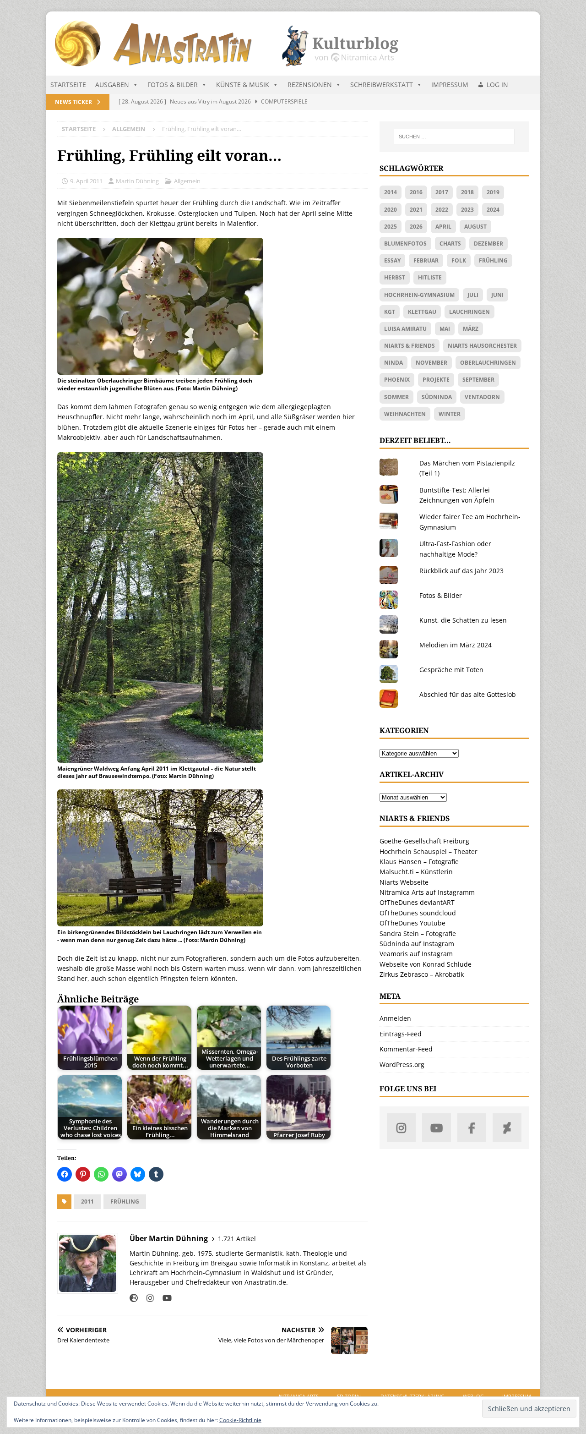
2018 (467, 192)
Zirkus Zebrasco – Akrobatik (422, 974)
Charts (450, 243)
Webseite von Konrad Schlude (426, 964)
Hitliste (430, 277)
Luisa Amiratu (405, 329)
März (470, 329)
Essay (392, 260)
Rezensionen (310, 84)
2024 (493, 209)
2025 (390, 226)
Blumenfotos (405, 243)
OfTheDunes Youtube (412, 923)
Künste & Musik (242, 84)
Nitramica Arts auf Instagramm (427, 892)
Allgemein (187, 181)
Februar (426, 260)
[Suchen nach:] (454, 136)
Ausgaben (112, 84)
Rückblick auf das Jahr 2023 (461, 570)
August (475, 226)
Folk (458, 260)
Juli (472, 295)
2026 (416, 226)
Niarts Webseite (404, 882)
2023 (467, 209)
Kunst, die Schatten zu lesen (463, 620)
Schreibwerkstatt (381, 84)
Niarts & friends (409, 346)
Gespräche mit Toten (451, 669)
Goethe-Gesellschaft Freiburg (424, 841)
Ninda (393, 363)
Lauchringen (469, 312)
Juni (497, 295)
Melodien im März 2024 (455, 644)
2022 (441, 209)
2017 (441, 192)
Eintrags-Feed (401, 1033)
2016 (416, 192)
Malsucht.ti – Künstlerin (416, 871)
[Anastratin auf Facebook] (471, 1127)
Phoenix (397, 379)
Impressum (449, 84)
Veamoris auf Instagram (416, 953)
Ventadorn (482, 397)
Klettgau (422, 312)
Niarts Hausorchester (482, 346)
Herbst (394, 277)
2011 (87, 1201)
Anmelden (395, 1018)
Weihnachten (405, 414)
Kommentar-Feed (406, 1049)
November (431, 363)
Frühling (124, 1201)
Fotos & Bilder (172, 84)
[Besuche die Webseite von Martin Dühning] (134, 1298)
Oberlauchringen (488, 363)
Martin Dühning (137, 181)
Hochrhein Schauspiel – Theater (428, 851)
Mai (445, 329)
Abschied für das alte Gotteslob (467, 694)
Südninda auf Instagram (417, 943)
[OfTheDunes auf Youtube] (436, 1127)
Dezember (488, 243)
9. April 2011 (86, 181)
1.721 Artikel (237, 1238)
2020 (390, 209)
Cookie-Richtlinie (240, 1420)
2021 (416, 209)
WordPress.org (402, 1064)
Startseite (68, 84)
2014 (390, 192)
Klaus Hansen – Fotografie (419, 861)
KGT (389, 312)
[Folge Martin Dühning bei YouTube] (164, 1298)
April (443, 226)
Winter (450, 414)
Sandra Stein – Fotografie (418, 933)
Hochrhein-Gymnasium (419, 295)
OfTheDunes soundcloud (418, 913)
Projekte (436, 379)
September (478, 379)
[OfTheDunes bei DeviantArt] (507, 1127)
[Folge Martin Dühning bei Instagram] (147, 1298)
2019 (493, 192)
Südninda (437, 397)
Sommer (396, 397)
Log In (497, 84)
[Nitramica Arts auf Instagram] (401, 1127)
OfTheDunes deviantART (417, 902)
